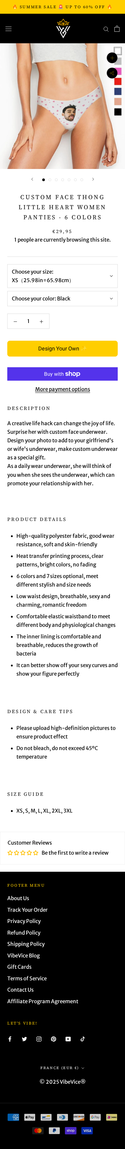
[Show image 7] (81, 179)
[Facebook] (9, 1039)
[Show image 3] (56, 179)
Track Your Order (27, 910)
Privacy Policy (24, 921)
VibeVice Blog (23, 955)
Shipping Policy (26, 944)
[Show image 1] (43, 179)
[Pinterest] (53, 1039)
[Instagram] (39, 1039)
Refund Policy (23, 932)
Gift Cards (19, 967)
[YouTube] (68, 1039)
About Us (18, 898)
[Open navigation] (8, 28)
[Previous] (32, 179)
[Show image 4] (62, 179)
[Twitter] (24, 1039)
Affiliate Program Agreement (42, 1001)
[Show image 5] (69, 179)
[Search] (106, 28)
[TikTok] (82, 1039)
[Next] (93, 179)
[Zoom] (112, 57)
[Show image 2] (50, 179)
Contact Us (20, 989)
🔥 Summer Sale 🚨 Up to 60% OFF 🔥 (62, 6)
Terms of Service (27, 978)
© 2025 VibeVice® (62, 1082)
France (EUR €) (59, 1067)
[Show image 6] (75, 179)
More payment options (62, 389)
